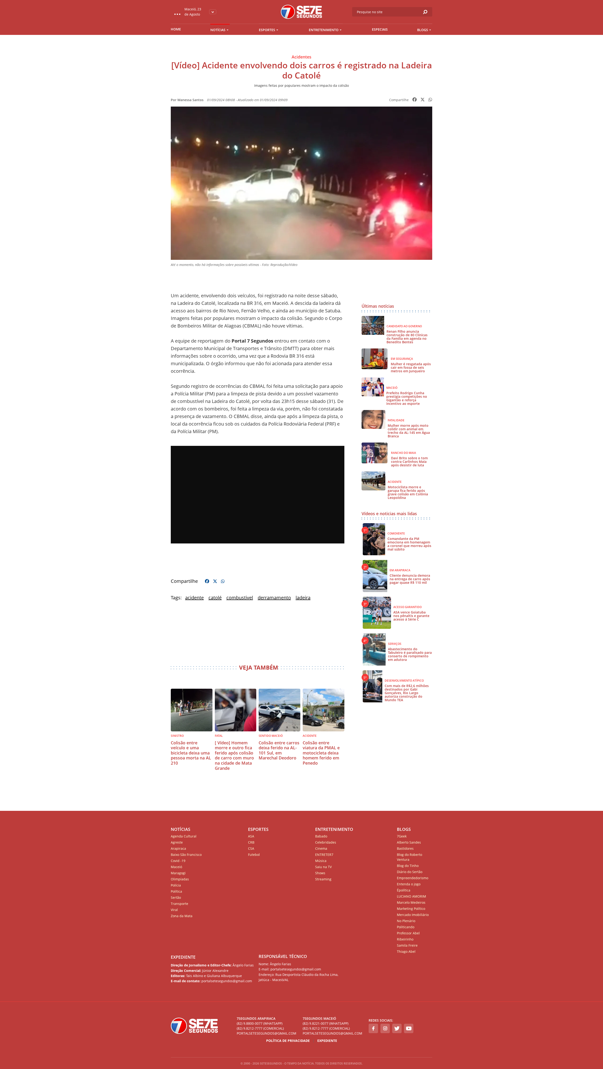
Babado (321, 836)
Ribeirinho (405, 939)
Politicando (405, 927)
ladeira (303, 597)
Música (320, 860)
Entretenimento (323, 30)
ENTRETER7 (324, 854)
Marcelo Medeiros (411, 902)
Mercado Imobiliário (413, 914)
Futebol (254, 854)
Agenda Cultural (183, 836)
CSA (251, 848)
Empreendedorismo (412, 878)
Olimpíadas (180, 879)
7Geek (402, 836)
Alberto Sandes (409, 842)
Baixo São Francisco (186, 854)
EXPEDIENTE (183, 957)
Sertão (176, 897)
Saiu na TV (323, 867)
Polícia (176, 885)
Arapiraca (178, 848)
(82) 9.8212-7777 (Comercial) (260, 1028)
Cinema (321, 848)
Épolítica (403, 890)
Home (176, 29)
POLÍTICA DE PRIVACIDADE (288, 1040)
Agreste (177, 842)
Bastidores (405, 848)
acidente (194, 597)
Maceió (176, 867)
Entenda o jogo (408, 884)
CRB (251, 842)
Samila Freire (407, 945)
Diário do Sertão (409, 872)
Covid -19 (178, 860)
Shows (320, 873)
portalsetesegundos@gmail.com (266, 1033)
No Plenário (406, 921)
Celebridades (325, 842)
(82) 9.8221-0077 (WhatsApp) (325, 1023)
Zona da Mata (181, 916)
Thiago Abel (406, 951)
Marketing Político (411, 908)
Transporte (179, 903)
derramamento (274, 597)
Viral (174, 909)
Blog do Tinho (408, 865)
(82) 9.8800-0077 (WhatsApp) (259, 1023)
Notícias (217, 30)
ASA (251, 836)
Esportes (267, 30)
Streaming (323, 879)
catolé (215, 597)
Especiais (380, 29)
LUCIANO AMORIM (411, 896)
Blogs (422, 30)
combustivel (239, 597)
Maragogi (178, 873)
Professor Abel (408, 933)
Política (176, 891)
